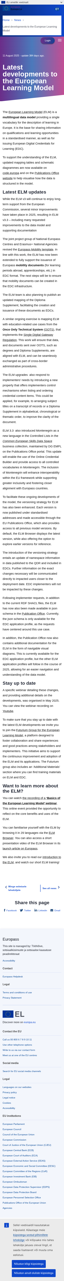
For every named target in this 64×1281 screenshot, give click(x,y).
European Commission (14, 1139)
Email (57, 910)
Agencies (7, 1208)
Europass (11, 939)
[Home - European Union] (28, 10)
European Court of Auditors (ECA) (20, 1155)
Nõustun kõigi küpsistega (28, 1263)
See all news (49, 888)
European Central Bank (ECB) (18, 1150)
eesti (57, 11)
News (17, 20)
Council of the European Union (18, 1134)
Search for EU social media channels (22, 1071)
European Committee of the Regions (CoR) (25, 1171)
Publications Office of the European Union (24, 1202)
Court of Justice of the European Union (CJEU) (27, 1145)
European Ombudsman (15, 1181)
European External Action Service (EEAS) (24, 1160)
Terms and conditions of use (17, 992)
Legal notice (9, 1097)
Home (6, 20)
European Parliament (14, 1124)
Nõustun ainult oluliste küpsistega (33, 1273)
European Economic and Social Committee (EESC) (29, 1166)
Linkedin (42, 910)
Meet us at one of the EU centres (20, 1055)
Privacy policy (10, 1092)
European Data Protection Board (19, 1192)
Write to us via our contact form (19, 1050)
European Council (12, 1129)
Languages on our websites (17, 1087)
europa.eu (30, 1022)
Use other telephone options (17, 1044)
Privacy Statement (12, 997)
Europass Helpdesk (13, 976)
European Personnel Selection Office (22, 1197)
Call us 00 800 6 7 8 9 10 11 (17, 1039)
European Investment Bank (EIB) (20, 1176)
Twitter (27, 910)
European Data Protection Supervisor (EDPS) (26, 1187)
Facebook (11, 910)
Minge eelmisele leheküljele (17, 888)
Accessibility (9, 960)
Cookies (7, 1103)
